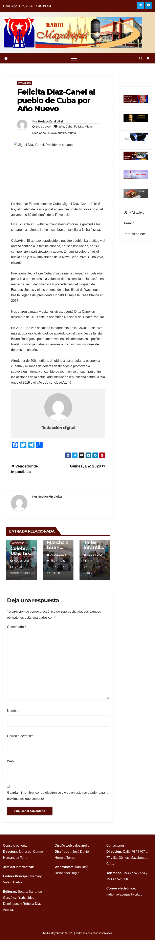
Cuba (69, 126)
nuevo (52, 132)
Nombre (14, 710)
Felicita (78, 126)
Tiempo (129, 223)
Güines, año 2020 (86, 466)
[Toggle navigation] (74, 58)
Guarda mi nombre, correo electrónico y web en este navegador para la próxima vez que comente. (57, 795)
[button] (140, 58)
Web (10, 761)
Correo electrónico (21, 736)
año (61, 126)
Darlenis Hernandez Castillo (56, 567)
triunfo (72, 132)
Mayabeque (24, 83)
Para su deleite (135, 234)
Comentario (16, 627)
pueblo (62, 132)
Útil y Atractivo (134, 212)
